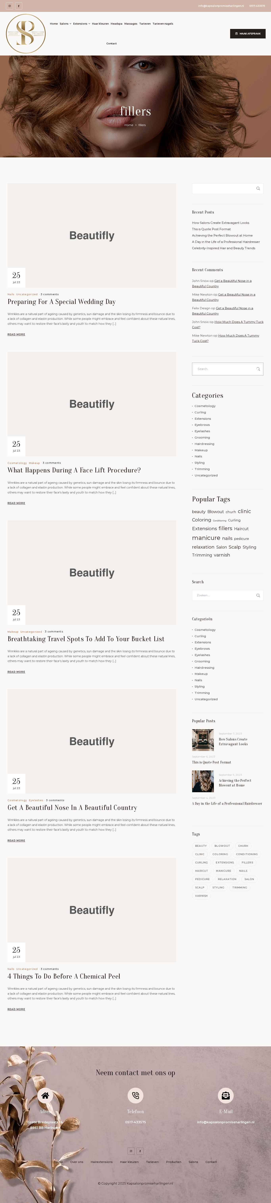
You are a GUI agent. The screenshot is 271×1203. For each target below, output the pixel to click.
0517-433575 (257, 5)
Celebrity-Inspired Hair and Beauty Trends (223, 248)
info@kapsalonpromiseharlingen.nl (221, 5)
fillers (225, 528)
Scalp (235, 547)
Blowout (215, 511)
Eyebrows (202, 425)
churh (231, 512)
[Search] (257, 369)
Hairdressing (204, 444)
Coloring (201, 520)
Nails (11, 294)
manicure (206, 537)
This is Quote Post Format (211, 229)
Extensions (203, 418)
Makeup (34, 463)
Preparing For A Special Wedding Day (62, 302)
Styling (200, 463)
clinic (244, 511)
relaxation (203, 547)
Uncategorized (27, 294)
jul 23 (16, 277)
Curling (200, 412)
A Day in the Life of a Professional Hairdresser (226, 242)
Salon (221, 547)
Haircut (241, 528)
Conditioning (219, 520)
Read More (16, 334)
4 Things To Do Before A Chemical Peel (64, 976)
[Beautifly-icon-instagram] (9, 6)
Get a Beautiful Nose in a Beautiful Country (72, 808)
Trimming (202, 469)
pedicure (241, 539)
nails (227, 538)
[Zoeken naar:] (227, 595)
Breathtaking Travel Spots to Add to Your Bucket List (86, 639)
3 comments (50, 294)
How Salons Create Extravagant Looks (220, 223)
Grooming (202, 437)
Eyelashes (36, 800)
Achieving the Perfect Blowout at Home (222, 235)
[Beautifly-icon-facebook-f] (18, 6)
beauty (199, 511)
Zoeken (257, 188)
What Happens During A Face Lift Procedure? (74, 470)
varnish (222, 555)
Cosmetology (17, 463)
